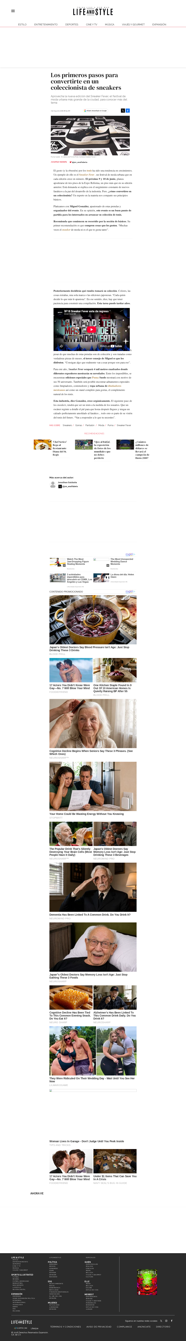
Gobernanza (54, 1287)
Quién (88, 1262)
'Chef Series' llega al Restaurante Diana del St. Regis (60, 448)
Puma (95, 377)
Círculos (90, 1268)
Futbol (16, 1277)
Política (52, 1262)
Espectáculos (92, 1264)
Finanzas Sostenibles (58, 1292)
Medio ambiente (56, 1283)
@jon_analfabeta (79, 162)
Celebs (89, 1287)
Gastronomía (91, 1296)
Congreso (53, 1268)
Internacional (19, 1302)
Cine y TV (91, 24)
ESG (14, 1308)
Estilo (22, 24)
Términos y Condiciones (65, 1327)
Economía (17, 1300)
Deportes (71, 24)
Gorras (78, 425)
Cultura (89, 1277)
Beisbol (16, 1279)
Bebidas (89, 1298)
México (52, 1266)
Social (52, 1285)
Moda (101, 425)
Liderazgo (53, 1307)
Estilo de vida (92, 1290)
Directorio (163, 1327)
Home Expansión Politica (24, 1298)
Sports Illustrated (22, 1275)
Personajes (91, 1303)
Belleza (89, 1272)
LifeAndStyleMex (174, 1321)
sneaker (66, 229)
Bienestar (90, 1305)
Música (109, 24)
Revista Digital (19, 1289)
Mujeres (16, 1311)
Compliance (124, 1327)
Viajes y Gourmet (133, 24)
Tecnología (18, 1304)
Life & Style (17, 1257)
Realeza (89, 1266)
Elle (87, 1281)
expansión (159, 24)
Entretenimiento (46, 24)
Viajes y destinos (93, 1301)
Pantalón (90, 425)
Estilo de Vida (92, 1307)
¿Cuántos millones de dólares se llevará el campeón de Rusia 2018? (142, 450)
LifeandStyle (55, 1257)
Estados (52, 1272)
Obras (15, 1306)
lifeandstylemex (168, 1321)
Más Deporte (18, 1285)
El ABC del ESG (55, 1296)
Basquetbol (18, 1283)
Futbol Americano (21, 1281)
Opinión (52, 1274)
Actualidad (54, 1305)
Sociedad (53, 1277)
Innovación (54, 1294)
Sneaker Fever (124, 425)
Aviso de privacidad (99, 1327)
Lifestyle (17, 1287)
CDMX (51, 1270)
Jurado (89, 1309)
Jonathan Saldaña (67, 482)
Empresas (17, 1296)
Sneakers (67, 425)
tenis (89, 170)
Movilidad (54, 1290)
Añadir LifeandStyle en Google (97, 111)
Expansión (16, 1294)
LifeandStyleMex (161, 1321)
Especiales (90, 1257)
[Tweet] (123, 111)
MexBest (89, 1294)
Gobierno (53, 1264)
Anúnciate (144, 1327)
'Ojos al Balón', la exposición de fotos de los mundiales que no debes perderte (102, 450)
